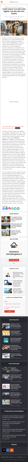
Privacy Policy (22, 459)
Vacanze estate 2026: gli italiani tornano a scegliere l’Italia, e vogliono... (18, 291)
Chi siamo (5, 459)
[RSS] (12, 450)
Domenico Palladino (15, 405)
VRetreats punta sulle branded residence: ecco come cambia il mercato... (16, 225)
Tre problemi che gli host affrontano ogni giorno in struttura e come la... (16, 219)
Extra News (13, 7)
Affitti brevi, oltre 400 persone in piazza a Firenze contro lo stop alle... (16, 377)
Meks (15, 457)
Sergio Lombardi (15, 372)
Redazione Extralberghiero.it (17, 16)
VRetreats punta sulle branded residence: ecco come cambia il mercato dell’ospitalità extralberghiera (13, 423)
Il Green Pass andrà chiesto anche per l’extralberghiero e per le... (16, 402)
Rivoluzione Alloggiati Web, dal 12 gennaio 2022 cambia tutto (16, 340)
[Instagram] (9, 208)
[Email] (18, 208)
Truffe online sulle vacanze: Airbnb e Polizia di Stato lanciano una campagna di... (17, 283)
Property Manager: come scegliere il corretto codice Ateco (16, 333)
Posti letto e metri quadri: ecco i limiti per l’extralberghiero (15, 325)
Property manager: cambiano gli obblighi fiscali (16, 355)
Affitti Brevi (7, 7)
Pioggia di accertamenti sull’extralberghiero (15, 369)
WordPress (24, 457)
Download (17, 128)
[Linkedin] (6, 208)
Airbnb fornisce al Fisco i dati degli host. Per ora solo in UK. (16, 394)
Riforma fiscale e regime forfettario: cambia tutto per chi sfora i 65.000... (15, 386)
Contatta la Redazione (13, 459)
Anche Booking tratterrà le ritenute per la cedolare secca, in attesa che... (16, 347)
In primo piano (20, 7)
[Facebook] (3, 208)
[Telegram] (15, 208)
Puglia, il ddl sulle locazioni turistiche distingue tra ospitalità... (16, 232)
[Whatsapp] (12, 208)
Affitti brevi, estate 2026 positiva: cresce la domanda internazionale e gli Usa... (18, 275)
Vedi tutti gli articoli (14, 260)
